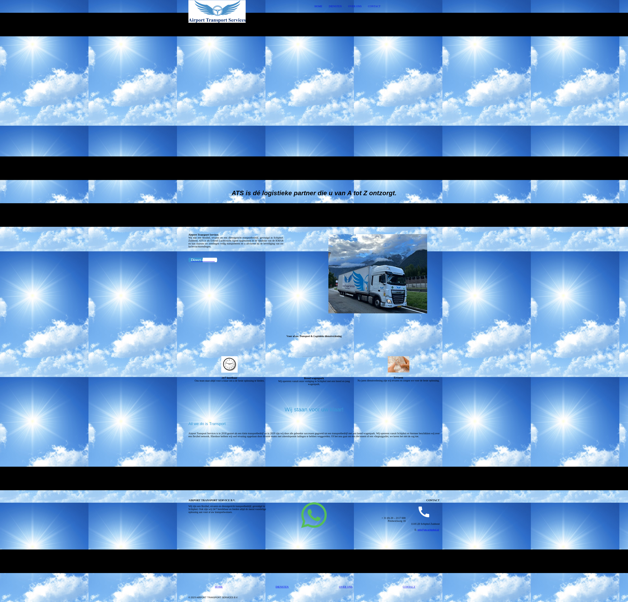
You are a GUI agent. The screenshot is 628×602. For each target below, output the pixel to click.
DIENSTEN (335, 6)
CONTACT (374, 6)
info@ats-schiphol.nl (428, 592)
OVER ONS (355, 6)
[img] (217, 11)
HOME (318, 6)
